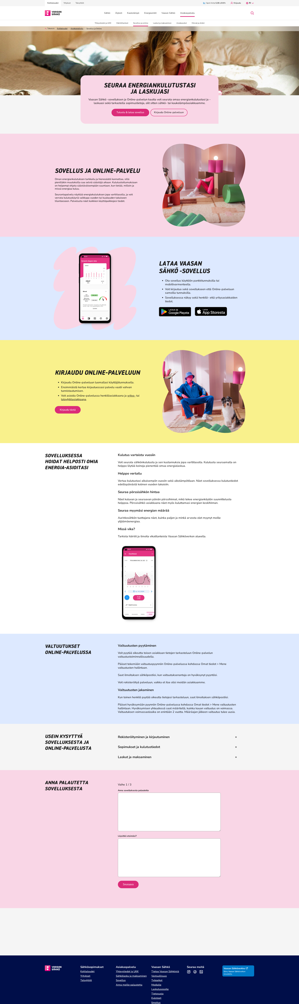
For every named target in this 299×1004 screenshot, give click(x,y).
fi (250, 3)
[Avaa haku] (252, 13)
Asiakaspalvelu (77, 28)
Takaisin (51, 28)
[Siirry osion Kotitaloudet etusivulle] (53, 13)
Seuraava (128, 884)
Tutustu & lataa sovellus (130, 112)
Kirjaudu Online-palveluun (169, 112)
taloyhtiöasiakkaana (73, 399)
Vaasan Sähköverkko (234, 968)
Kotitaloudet (62, 28)
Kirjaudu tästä (68, 409)
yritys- (131, 395)
